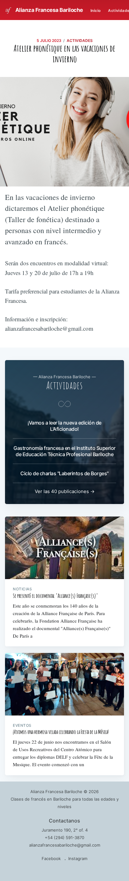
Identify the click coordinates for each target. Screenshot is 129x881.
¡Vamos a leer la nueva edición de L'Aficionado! (64, 426)
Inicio (95, 10)
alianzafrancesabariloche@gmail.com (64, 845)
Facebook (51, 858)
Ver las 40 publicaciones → (65, 491)
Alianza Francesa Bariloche (48, 10)
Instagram (77, 858)
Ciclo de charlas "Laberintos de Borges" (64, 473)
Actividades (80, 40)
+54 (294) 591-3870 (64, 837)
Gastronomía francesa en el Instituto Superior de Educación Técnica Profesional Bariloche (64, 451)
